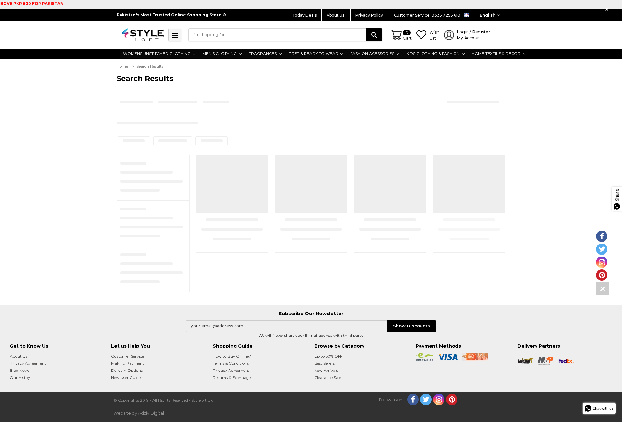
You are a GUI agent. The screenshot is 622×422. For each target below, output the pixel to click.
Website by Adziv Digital (138, 413)
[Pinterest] (451, 399)
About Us (336, 15)
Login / (473, 34)
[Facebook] (413, 399)
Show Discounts (411, 325)
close (607, 9)
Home (122, 66)
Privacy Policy (369, 15)
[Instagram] (438, 399)
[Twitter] (426, 399)
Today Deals (304, 15)
